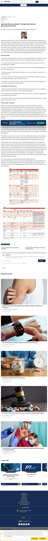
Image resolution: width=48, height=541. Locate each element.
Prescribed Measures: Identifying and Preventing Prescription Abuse (35, 248)
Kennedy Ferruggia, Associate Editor (11, 309)
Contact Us (24, 497)
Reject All (42, 538)
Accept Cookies (35, 538)
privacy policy (24, 263)
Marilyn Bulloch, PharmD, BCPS (10, 451)
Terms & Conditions (24, 501)
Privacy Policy (24, 500)
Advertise (24, 496)
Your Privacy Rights (24, 504)
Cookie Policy (9, 536)
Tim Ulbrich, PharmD (8, 379)
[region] (24, 535)
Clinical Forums (24, 494)
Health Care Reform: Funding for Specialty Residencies (9, 248)
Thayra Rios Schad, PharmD (9, 344)
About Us (24, 493)
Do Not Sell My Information (24, 503)
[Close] (46, 532)
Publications (3, 268)
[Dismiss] (44, 121)
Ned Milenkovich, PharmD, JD (9, 415)
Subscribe (41, 260)
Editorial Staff (24, 498)
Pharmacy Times (4, 18)
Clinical (22, 5)
